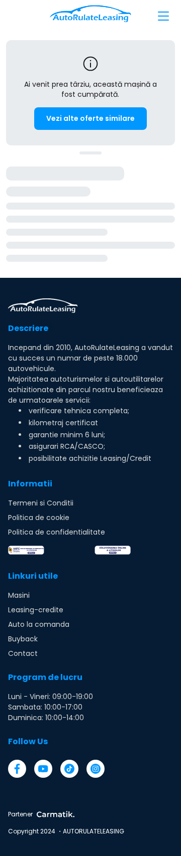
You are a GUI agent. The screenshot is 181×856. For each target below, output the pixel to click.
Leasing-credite (35, 610)
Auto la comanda (38, 624)
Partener (20, 814)
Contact (23, 653)
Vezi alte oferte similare (90, 118)
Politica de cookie (38, 517)
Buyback (23, 639)
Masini (19, 595)
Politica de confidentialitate (56, 532)
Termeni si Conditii (40, 503)
